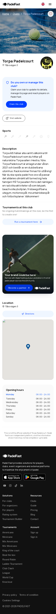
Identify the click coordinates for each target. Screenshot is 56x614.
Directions (29, 314)
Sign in (33, 537)
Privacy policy (9, 595)
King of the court (10, 550)
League (6, 573)
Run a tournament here (26, 222)
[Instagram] (10, 485)
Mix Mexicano (9, 546)
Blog (32, 514)
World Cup (7, 577)
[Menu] (50, 4)
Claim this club (16, 104)
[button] (28, 347)
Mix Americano (10, 541)
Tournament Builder (12, 519)
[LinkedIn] (21, 485)
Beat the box (8, 555)
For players (8, 510)
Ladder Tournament (12, 564)
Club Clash (8, 568)
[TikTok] (16, 485)
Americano (8, 532)
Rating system (9, 514)
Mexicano (7, 537)
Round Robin (9, 559)
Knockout (7, 582)
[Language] (43, 4)
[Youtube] (4, 485)
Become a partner (17, 288)
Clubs (16, 13)
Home (5, 13)
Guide (33, 505)
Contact (34, 519)
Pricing (34, 510)
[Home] (11, 4)
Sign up (34, 532)
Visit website (16, 118)
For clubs (7, 501)
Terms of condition (28, 595)
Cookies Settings (11, 600)
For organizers (9, 505)
